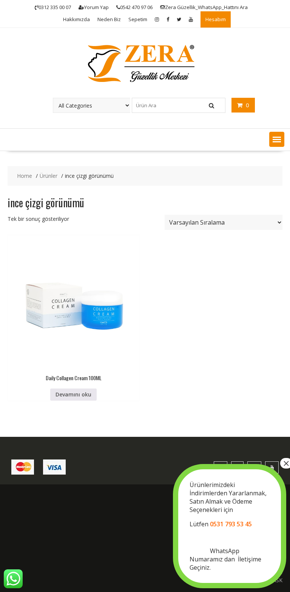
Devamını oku (73, 394)
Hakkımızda (76, 19)
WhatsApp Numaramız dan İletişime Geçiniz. (228, 526)
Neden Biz (109, 19)
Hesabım (215, 19)
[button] (276, 139)
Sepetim (137, 19)
